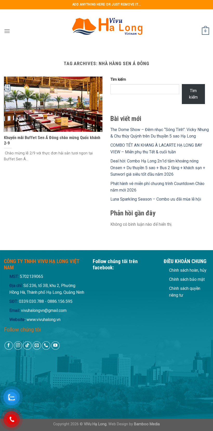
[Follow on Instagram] (18, 345)
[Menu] (7, 31)
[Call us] (46, 345)
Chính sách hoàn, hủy (188, 270)
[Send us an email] (36, 345)
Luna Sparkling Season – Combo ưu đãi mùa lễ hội (155, 199)
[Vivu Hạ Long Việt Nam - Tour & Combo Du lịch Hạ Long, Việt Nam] (106, 31)
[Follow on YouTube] (55, 345)
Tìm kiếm (118, 79)
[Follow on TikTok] (27, 345)
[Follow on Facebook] (8, 345)
